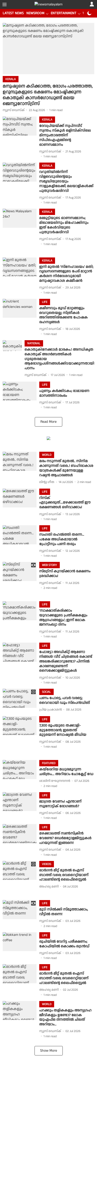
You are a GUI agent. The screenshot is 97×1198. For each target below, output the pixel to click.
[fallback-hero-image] (48, 48)
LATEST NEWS (13, 13)
